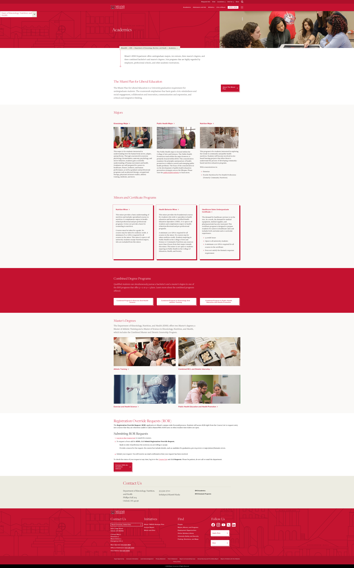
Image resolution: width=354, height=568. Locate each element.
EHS (131, 48)
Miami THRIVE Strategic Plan (154, 524)
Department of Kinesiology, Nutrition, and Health (150, 48)
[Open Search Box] (242, 2)
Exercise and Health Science (125, 407)
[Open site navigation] (242, 7)
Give (237, 2)
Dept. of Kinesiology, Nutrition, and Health (17, 14)
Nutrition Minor (122, 209)
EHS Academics (200, 491)
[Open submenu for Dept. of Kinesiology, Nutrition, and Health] (34, 14)
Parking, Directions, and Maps (188, 539)
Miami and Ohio (149, 530)
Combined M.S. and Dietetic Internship (194, 369)
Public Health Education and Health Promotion (197, 407)
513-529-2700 (164, 490)
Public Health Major (165, 123)
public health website (171, 172)
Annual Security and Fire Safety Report (208, 559)
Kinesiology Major (121, 123)
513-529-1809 (126, 545)
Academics (187, 7)
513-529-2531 (129, 548)
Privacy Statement (161, 559)
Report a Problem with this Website (230, 559)
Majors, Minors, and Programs (188, 527)
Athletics (211, 7)
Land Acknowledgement (147, 559)
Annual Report (149, 527)
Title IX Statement (172, 559)
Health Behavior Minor (168, 209)
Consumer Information (132, 559)
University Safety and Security (188, 536)
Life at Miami (220, 7)
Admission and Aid (199, 7)
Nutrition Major (206, 123)
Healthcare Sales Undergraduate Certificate (215, 210)
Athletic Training (120, 369)
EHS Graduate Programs (203, 494)
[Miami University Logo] (118, 7)
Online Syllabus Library (186, 533)
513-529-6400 (125, 551)
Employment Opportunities (187, 530)
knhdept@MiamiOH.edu (169, 494)
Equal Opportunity (119, 559)
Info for (229, 2)
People (180, 524)
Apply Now (233, 7)
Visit (213, 2)
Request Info (205, 2)
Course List (163, 459)
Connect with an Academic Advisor (122, 467)
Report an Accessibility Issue (187, 559)
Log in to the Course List (126, 438)
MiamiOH (124, 48)
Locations (220, 2)
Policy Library (177, 561)
